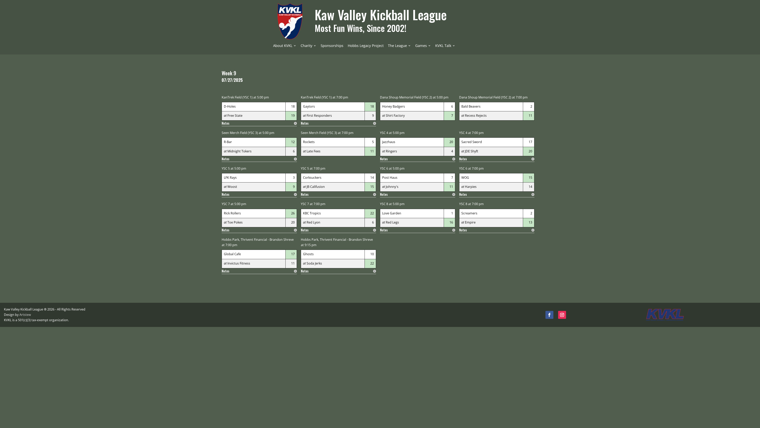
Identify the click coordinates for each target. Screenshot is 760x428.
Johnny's (392, 186)
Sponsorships (332, 46)
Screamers (469, 213)
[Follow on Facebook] (549, 315)
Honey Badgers (393, 106)
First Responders (319, 115)
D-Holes (230, 106)
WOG (465, 177)
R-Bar (228, 142)
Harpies (471, 186)
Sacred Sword (471, 142)
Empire (470, 222)
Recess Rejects (476, 115)
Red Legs (392, 222)
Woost (232, 186)
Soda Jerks (314, 263)
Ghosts (308, 254)
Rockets (309, 142)
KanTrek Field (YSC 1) (237, 97)
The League (397, 46)
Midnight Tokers (239, 151)
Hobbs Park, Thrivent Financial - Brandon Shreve (258, 239)
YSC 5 (226, 168)
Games (421, 46)
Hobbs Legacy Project (366, 46)
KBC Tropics (312, 213)
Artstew (25, 314)
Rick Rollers (232, 213)
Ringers (391, 151)
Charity (306, 46)
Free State (234, 115)
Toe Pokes (235, 222)
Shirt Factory (395, 115)
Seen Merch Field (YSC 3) (240, 133)
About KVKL (282, 46)
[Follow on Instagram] (562, 315)
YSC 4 (384, 133)
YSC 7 (226, 204)
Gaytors (309, 106)
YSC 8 (384, 204)
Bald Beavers (471, 106)
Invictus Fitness (238, 263)
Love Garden (391, 213)
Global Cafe (232, 254)
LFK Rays (230, 177)
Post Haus (389, 177)
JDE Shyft (471, 151)
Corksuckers (312, 177)
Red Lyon (313, 222)
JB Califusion (316, 186)
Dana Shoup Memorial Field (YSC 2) (406, 97)
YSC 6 (384, 168)
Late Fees (313, 151)
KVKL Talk (443, 46)
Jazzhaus (388, 142)
